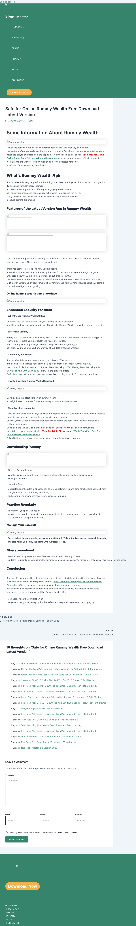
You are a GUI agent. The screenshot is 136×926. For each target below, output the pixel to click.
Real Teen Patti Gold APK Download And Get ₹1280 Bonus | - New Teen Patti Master (63, 702)
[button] (19, 92)
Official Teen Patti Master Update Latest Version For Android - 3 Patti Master (60, 663)
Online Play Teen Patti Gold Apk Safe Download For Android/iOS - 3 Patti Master (61, 669)
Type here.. (10, 775)
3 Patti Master (16, 17)
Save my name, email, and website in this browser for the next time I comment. (44, 832)
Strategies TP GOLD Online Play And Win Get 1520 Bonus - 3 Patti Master (58, 680)
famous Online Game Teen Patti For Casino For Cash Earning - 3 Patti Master (59, 674)
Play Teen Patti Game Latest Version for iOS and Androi (49, 742)
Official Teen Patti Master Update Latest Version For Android (51, 736)
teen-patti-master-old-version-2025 (39, 747)
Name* (8, 814)
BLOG (15, 69)
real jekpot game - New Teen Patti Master (42, 708)
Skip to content (8, 1)
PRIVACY (16, 58)
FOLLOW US (18, 80)
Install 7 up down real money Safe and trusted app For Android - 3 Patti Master (61, 697)
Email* (43, 814)
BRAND (15, 48)
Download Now (22, 886)
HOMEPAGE (18, 27)
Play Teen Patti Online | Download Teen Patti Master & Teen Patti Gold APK (59, 685)
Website (78, 814)
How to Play (18, 37)
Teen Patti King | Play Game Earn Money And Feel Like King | (51, 725)
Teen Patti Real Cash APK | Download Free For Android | (49, 719)
